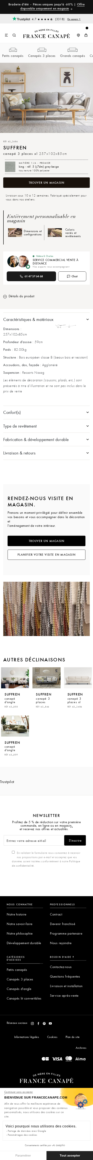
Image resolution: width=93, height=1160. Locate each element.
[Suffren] (15, 677)
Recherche (14, 35)
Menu (6, 35)
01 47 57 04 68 (34, 276)
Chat (75, 276)
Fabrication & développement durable (36, 439)
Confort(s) (12, 412)
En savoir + (74, 19)
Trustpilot (7, 781)
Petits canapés (13, 55)
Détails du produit (21, 296)
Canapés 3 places (42, 55)
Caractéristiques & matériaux (28, 319)
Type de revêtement (20, 426)
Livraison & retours (19, 453)
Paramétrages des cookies (22, 1134)
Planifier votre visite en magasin (46, 555)
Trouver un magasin (46, 183)
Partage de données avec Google (27, 1130)
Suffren (12, 700)
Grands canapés (72, 55)
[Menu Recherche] (10, 33)
